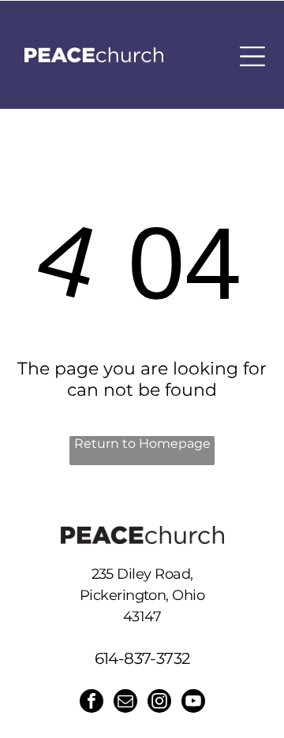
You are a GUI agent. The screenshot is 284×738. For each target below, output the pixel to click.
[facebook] (91, 703)
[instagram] (159, 703)
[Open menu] (252, 56)
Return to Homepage (142, 443)
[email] (125, 703)
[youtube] (193, 703)
